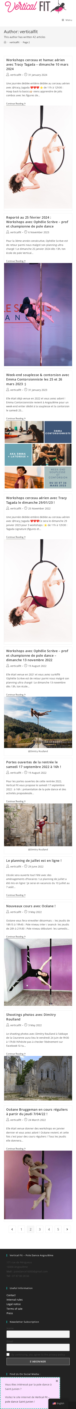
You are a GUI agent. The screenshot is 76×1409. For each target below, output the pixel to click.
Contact (11, 1295)
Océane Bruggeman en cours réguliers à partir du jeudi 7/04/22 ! (37, 1111)
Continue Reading (15, 103)
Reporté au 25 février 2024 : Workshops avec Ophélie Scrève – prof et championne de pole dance (37, 221)
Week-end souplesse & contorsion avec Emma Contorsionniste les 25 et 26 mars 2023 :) (37, 379)
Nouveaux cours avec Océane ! (31, 906)
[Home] (5, 42)
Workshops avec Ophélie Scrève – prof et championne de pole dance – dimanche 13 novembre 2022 (37, 655)
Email (10, 1341)
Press (10, 1313)
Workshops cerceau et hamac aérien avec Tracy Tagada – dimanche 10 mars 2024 (37, 64)
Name (10, 1328)
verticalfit (15, 74)
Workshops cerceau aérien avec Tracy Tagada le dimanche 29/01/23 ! (36, 500)
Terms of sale (14, 1308)
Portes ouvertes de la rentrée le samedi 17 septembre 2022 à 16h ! (33, 764)
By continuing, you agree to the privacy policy (38, 1354)
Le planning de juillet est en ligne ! (34, 860)
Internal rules (15, 1299)
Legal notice (14, 1304)
